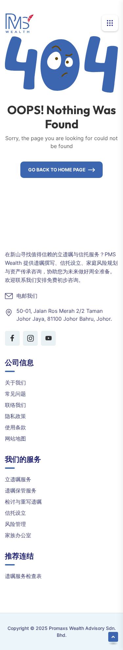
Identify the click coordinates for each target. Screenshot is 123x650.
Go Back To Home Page (57, 169)
